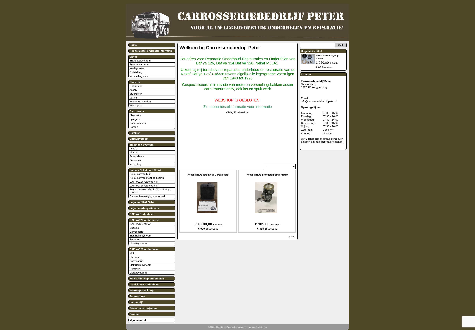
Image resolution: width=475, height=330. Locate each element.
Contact (135, 314)
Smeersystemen (139, 64)
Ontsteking (136, 72)
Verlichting (136, 164)
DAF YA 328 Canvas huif (144, 185)
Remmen (135, 132)
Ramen (134, 126)
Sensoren (135, 160)
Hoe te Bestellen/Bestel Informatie (151, 50)
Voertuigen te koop (142, 290)
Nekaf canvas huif (140, 173)
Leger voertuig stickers (144, 208)
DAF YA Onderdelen (142, 214)
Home (133, 44)
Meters (134, 152)
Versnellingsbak (139, 76)
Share (291, 236)
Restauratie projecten (143, 308)
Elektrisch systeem (141, 144)
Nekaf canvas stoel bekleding (147, 177)
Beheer (264, 327)
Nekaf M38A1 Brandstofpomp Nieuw (267, 174)
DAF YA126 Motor (140, 223)
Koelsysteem (137, 68)
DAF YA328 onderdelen (144, 249)
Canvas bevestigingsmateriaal (147, 196)
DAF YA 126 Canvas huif (144, 181)
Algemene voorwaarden (248, 327)
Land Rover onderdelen (144, 284)
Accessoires (137, 296)
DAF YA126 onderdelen (144, 220)
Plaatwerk (135, 115)
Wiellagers (136, 105)
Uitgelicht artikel (311, 51)
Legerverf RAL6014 (142, 202)
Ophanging (136, 85)
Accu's (133, 148)
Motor (133, 56)
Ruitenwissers (138, 122)
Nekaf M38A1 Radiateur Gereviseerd (208, 174)
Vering (133, 97)
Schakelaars (137, 156)
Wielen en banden (140, 101)
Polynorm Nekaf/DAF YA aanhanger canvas (150, 191)
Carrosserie (137, 111)
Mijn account (138, 320)
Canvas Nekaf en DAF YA (145, 170)
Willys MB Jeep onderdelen (147, 278)
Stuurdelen (136, 93)
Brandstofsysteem (140, 60)
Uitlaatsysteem (139, 138)
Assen (133, 89)
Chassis (135, 82)
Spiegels (135, 119)
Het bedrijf (136, 302)
